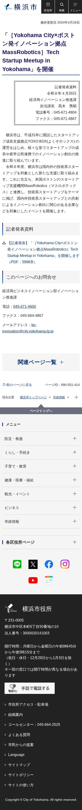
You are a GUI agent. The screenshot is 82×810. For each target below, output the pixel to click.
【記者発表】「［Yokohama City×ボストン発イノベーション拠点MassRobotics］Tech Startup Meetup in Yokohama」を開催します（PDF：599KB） (43, 252)
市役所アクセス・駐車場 (28, 704)
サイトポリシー (21, 775)
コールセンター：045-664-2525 (34, 724)
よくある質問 (19, 735)
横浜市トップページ (33, 397)
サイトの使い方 (21, 785)
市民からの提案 (21, 745)
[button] (48, 7)
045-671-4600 (24, 306)
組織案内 (15, 715)
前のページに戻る (19, 385)
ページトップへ (41, 411)
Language (16, 755)
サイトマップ (19, 765)
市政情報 (59, 397)
